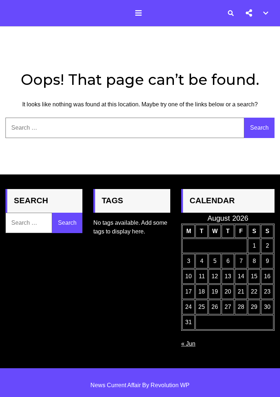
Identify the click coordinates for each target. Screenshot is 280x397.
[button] (249, 13)
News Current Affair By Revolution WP (140, 385)
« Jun (188, 344)
